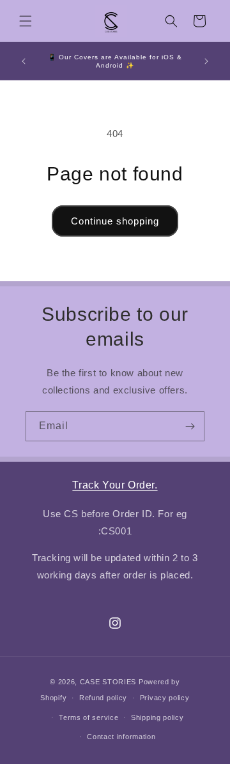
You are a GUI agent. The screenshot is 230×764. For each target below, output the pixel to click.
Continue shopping (115, 221)
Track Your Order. (114, 485)
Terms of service (88, 717)
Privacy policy (165, 698)
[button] (26, 21)
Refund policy (103, 698)
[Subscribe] (190, 426)
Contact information (121, 736)
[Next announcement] (206, 61)
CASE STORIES (108, 682)
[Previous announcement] (24, 61)
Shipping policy (157, 717)
